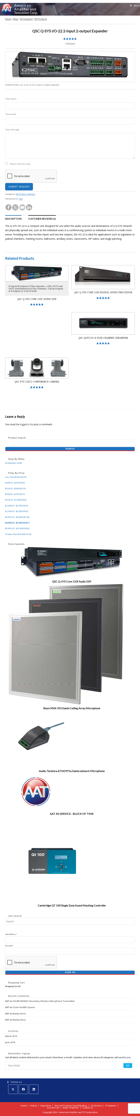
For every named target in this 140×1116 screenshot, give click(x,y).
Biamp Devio (19, 1013)
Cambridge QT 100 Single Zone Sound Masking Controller (72, 905)
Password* (9, 946)
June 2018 (10, 1042)
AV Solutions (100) (13, 463)
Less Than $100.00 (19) (15, 477)
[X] (13, 1089)
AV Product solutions (25, 194)
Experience (45, 1105)
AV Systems (110, 1105)
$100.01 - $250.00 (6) (15, 482)
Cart (57, 1107)
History (33, 1105)
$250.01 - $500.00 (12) (15, 488)
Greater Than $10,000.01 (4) (18, 534)
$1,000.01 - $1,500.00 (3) (16, 505)
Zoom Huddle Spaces (24, 1007)
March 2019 (11, 1036)
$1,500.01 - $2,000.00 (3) (16, 511)
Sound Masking (79, 1105)
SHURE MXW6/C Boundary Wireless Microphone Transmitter (44, 1001)
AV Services (96, 1105)
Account (51, 1107)
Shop (15, 19)
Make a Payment (71, 1107)
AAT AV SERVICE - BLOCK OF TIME (72, 813)
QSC (21, 198)
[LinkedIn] (33, 1089)
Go (128, 1065)
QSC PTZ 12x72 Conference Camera (37, 381)
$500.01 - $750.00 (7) (15, 494)
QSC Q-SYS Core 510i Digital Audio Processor (103, 292)
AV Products (40, 19)
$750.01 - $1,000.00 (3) (15, 499)
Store (57, 1105)
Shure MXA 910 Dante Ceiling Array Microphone (71, 708)
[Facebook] (23, 1089)
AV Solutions (26, 19)
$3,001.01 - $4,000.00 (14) (17, 517)
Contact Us (87, 1107)
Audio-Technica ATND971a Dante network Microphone (72, 771)
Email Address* (11, 934)
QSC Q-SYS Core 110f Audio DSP (37, 299)
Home (8, 19)
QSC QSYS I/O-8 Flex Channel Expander (103, 337)
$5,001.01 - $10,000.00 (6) (17, 528)
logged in (25, 424)
